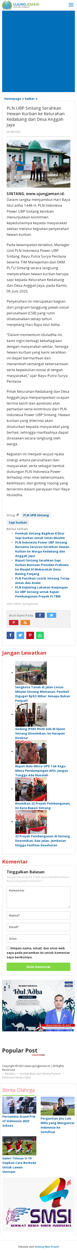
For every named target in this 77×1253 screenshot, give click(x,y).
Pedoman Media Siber (16, 1077)
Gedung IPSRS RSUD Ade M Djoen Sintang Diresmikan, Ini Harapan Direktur (40, 733)
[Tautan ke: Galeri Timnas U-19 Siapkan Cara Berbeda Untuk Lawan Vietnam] (19, 1146)
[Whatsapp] (40, 635)
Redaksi (10, 1073)
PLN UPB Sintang (36, 515)
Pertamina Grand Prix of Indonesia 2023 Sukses (18, 1121)
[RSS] (26, 623)
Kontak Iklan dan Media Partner (40, 1073)
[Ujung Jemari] (20, 5)
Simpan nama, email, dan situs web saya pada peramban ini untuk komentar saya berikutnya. (38, 952)
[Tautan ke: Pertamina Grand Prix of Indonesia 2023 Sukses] (19, 1105)
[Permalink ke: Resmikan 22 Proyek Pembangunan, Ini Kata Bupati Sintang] (31, 789)
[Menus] (71, 5)
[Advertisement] (38, 51)
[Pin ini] (30, 635)
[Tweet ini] (20, 635)
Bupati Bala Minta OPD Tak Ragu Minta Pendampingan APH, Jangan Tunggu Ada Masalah (41, 770)
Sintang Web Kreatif (47, 1246)
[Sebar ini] (10, 635)
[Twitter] (52, 615)
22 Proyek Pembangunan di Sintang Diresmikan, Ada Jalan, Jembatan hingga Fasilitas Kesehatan (42, 840)
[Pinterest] (15, 623)
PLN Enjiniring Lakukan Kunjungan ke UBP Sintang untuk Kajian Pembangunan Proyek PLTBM (41, 591)
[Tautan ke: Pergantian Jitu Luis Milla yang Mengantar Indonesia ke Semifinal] (58, 1106)
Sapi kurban (18, 522)
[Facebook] (41, 615)
